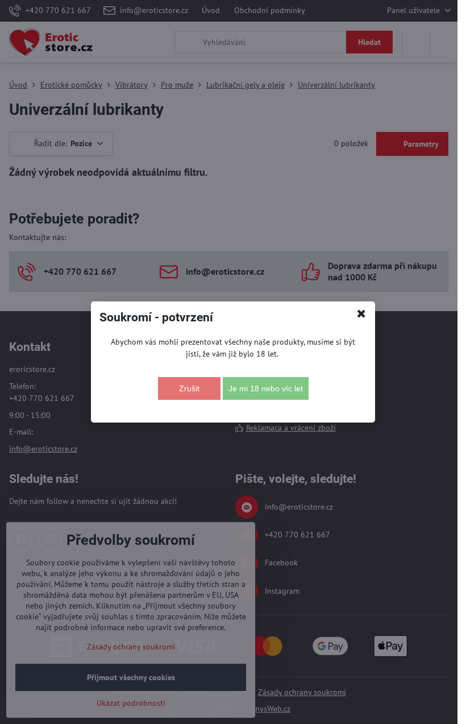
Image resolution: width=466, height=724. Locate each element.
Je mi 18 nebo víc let (265, 388)
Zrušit (189, 388)
